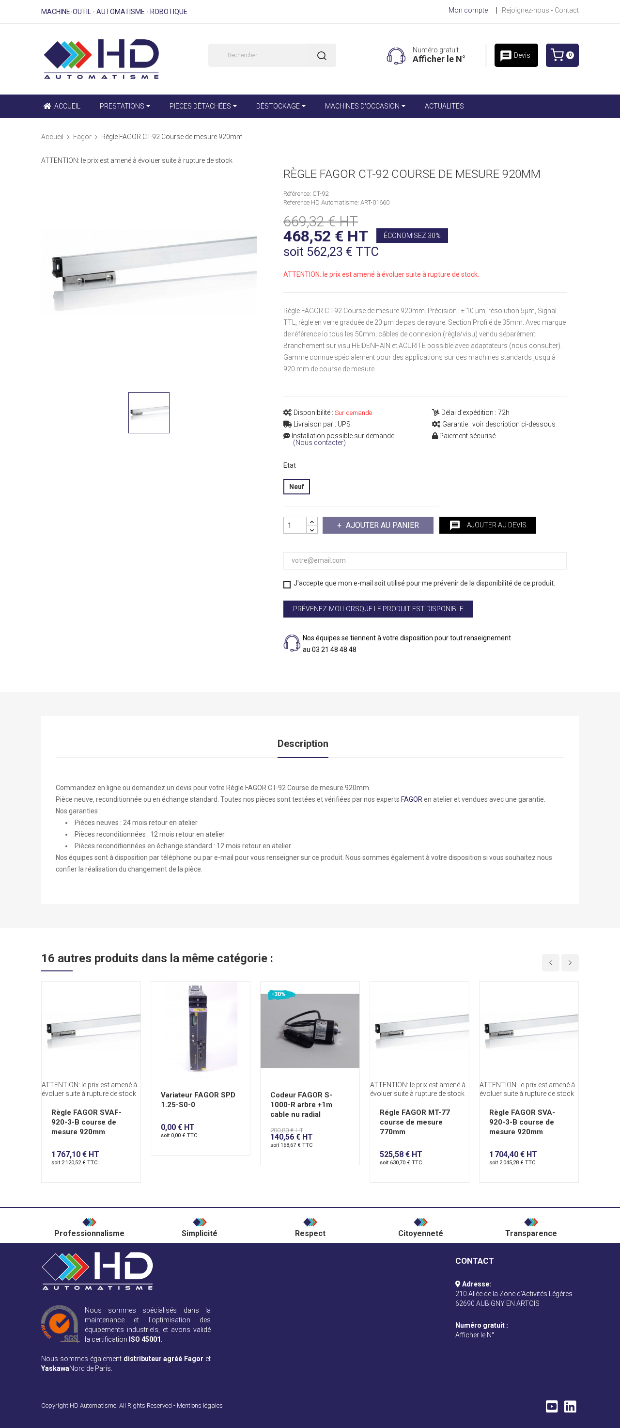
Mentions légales (200, 1405)
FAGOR (411, 799)
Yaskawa (55, 1368)
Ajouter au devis (488, 525)
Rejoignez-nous (525, 10)
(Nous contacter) (319, 442)
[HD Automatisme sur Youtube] (552, 1409)
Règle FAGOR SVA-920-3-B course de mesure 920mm (522, 1122)
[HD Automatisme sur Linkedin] (570, 1409)
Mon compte (468, 10)
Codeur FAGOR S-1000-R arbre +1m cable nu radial (301, 1105)
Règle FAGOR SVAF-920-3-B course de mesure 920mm (86, 1122)
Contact (567, 10)
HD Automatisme (93, 1405)
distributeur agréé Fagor (164, 1359)
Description (303, 743)
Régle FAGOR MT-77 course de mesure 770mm (415, 1122)
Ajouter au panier (382, 525)
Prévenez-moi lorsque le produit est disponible (378, 609)
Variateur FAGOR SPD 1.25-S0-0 (198, 1100)
